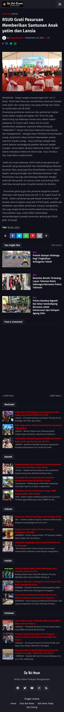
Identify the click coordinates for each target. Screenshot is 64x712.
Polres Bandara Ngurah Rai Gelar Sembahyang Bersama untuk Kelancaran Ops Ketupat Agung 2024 (46, 307)
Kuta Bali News (27, 703)
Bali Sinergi (32, 707)
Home (13, 703)
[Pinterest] (33, 235)
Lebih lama (55, 395)
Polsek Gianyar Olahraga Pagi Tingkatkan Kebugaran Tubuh (46, 258)
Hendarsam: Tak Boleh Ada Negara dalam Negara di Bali (38, 517)
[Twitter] (11, 43)
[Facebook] (6, 43)
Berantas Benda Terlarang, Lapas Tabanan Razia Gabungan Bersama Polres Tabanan (47, 283)
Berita (15, 14)
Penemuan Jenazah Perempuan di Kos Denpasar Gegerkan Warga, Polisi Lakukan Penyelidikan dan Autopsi (36, 637)
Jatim (17, 227)
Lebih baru (9, 395)
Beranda (6, 14)
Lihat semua (56, 245)
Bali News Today (45, 703)
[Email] (39, 235)
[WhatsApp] (15, 43)
